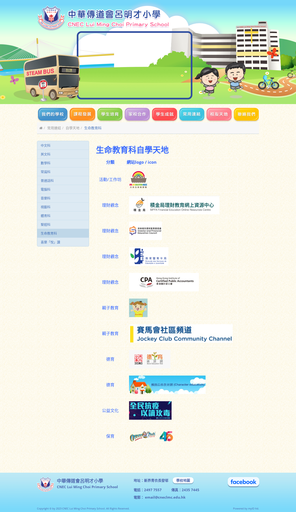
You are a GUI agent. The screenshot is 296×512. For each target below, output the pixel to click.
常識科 (45, 172)
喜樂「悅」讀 (50, 242)
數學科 (45, 163)
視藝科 (45, 207)
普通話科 (47, 180)
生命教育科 (49, 233)
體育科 (45, 215)
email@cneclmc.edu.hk (164, 497)
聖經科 (45, 224)
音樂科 (45, 198)
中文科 (45, 145)
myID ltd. (253, 508)
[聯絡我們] (246, 115)
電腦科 (45, 189)
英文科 (45, 154)
